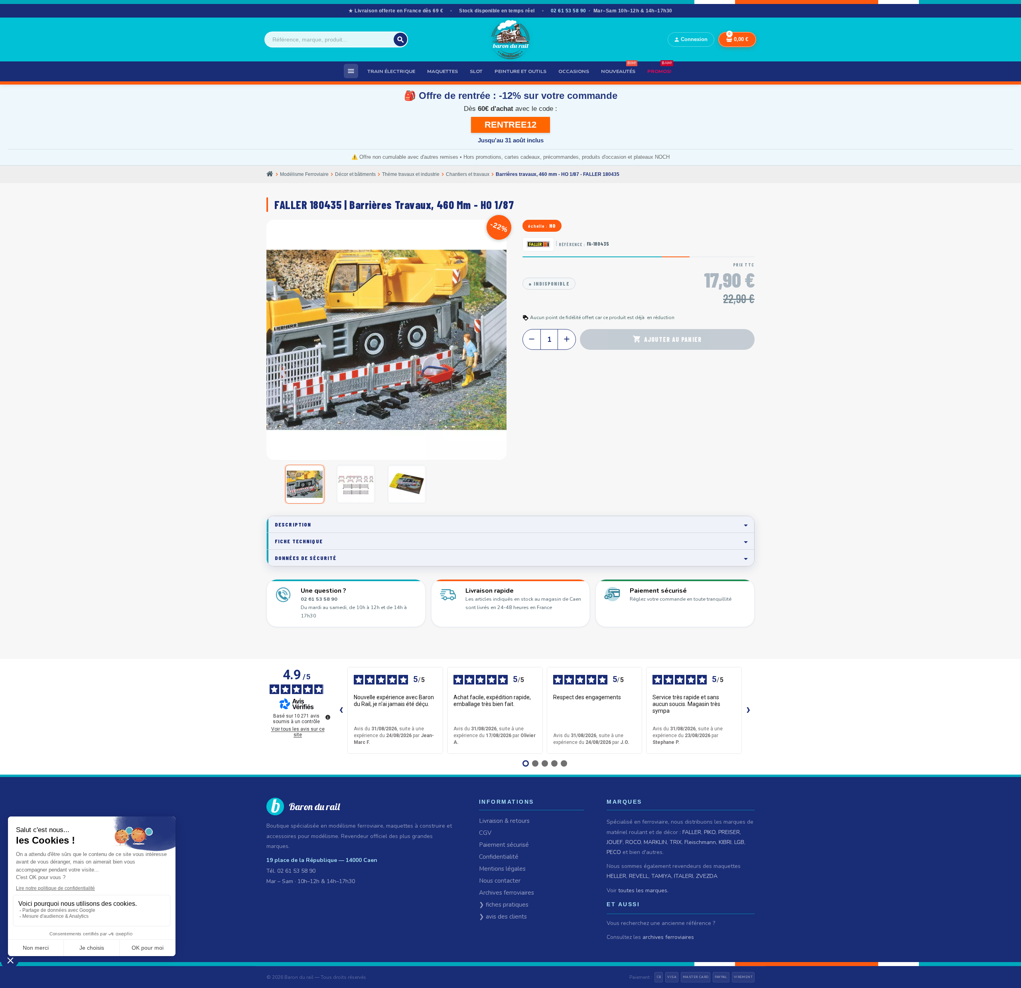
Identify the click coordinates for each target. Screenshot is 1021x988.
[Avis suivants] (748, 710)
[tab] (510, 524)
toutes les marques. (643, 890)
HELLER (616, 876)
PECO (614, 852)
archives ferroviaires (668, 937)
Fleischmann (700, 842)
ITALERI (683, 876)
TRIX (676, 842)
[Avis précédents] (341, 710)
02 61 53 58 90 (568, 11)
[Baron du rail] (510, 39)
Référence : (572, 244)
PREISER (729, 832)
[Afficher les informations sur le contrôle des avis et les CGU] (328, 717)
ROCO (633, 842)
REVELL (638, 876)
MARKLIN (655, 842)
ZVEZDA (706, 876)
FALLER (691, 832)
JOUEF (615, 842)
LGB (739, 842)
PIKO (709, 832)
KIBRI (725, 842)
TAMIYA (661, 876)
